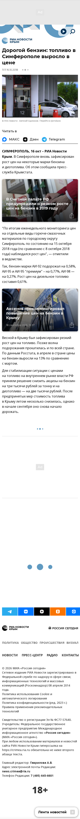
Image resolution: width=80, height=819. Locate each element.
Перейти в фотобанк (50, 120)
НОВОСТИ (10, 655)
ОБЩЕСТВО (29, 643)
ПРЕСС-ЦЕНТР (32, 655)
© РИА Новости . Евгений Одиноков (20, 120)
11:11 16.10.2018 (10, 69)
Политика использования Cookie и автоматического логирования (27, 696)
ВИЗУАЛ (72, 643)
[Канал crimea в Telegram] (10, 611)
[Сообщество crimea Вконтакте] (26, 611)
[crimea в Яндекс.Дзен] (42, 611)
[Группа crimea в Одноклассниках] (58, 611)
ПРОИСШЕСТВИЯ (52, 643)
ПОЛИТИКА (10, 643)
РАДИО (52, 655)
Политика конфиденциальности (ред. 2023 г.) (34, 703)
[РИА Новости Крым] (17, 40)
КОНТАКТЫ (70, 655)
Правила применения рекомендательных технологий (32, 709)
